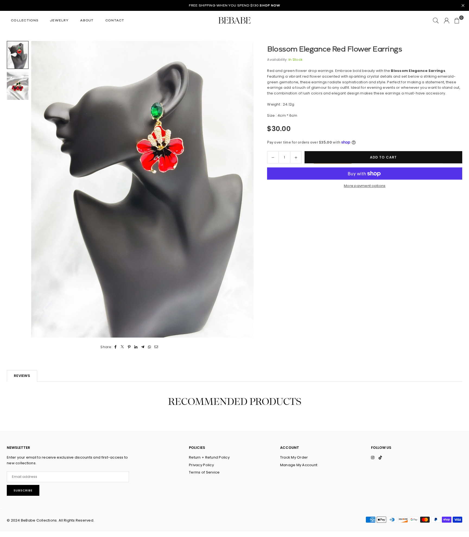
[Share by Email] (156, 347)
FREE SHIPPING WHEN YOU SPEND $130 (234, 5)
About (86, 20)
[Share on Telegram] (143, 347)
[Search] (435, 20)
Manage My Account (298, 465)
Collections (24, 20)
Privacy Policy (201, 465)
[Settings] (446, 20)
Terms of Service (204, 472)
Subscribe (23, 490)
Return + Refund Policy (209, 457)
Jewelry (59, 20)
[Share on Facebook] (116, 347)
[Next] (246, 189)
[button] (457, 20)
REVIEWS (22, 375)
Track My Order (294, 457)
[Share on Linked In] (136, 347)
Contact (114, 20)
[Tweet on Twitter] (123, 347)
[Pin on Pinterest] (129, 347)
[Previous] (38, 189)
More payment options (364, 185)
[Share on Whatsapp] (150, 347)
